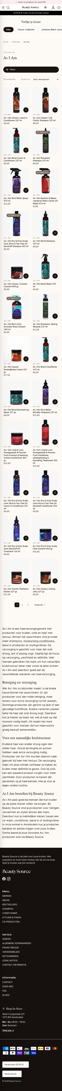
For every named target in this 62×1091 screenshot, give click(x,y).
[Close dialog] (58, 518)
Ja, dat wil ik (31, 542)
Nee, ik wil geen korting (31, 551)
